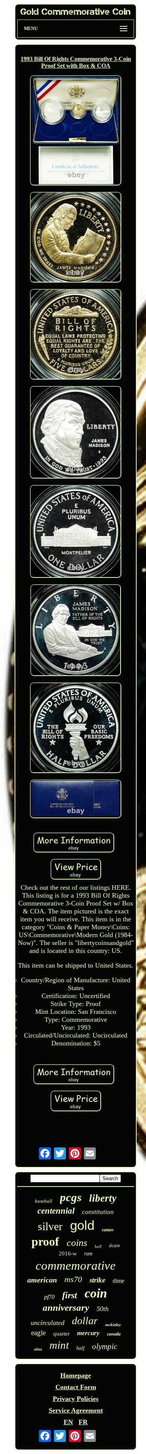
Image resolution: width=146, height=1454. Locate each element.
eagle (38, 1333)
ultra (38, 1349)
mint (59, 1345)
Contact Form (75, 1387)
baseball (43, 1201)
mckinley (113, 1324)
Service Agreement (76, 1410)
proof (45, 1241)
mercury (88, 1333)
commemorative (76, 1265)
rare (88, 1253)
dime (118, 1281)
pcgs (71, 1197)
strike (97, 1280)
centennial (55, 1210)
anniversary (66, 1307)
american (42, 1280)
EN (68, 1422)
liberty (102, 1198)
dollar (85, 1320)
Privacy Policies (75, 1398)
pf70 (49, 1297)
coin (96, 1293)
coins (77, 1242)
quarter (61, 1334)
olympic (104, 1346)
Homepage (75, 1375)
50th (103, 1309)
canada (114, 1334)
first (69, 1295)
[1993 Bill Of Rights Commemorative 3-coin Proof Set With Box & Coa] (75, 131)
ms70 (73, 1279)
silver (50, 1226)
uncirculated (47, 1322)
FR (83, 1422)
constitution (98, 1211)
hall (98, 1246)
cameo (107, 1229)
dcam (114, 1245)
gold (82, 1225)
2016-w (68, 1253)
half (80, 1348)
